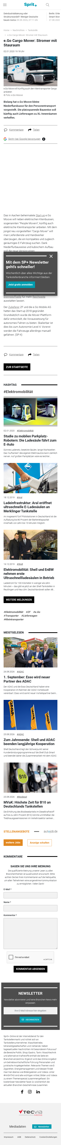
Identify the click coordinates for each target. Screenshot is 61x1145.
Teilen (36, 129)
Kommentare (16, 129)
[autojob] (50, 831)
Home (6, 30)
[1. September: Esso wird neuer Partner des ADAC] (30, 652)
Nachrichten (19, 30)
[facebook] (22, 1091)
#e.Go (36, 612)
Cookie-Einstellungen (48, 1137)
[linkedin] (38, 1091)
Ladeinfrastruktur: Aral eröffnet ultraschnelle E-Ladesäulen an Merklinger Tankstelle (28, 507)
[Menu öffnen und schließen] (5, 5)
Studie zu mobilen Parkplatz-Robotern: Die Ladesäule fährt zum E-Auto (30, 440)
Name (7, 902)
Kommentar (9, 915)
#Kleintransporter (13, 619)
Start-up (40, 215)
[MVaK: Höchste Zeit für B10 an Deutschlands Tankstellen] (30, 778)
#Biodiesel (22, 797)
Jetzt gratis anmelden (20, 284)
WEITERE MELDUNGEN (19, 599)
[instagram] (30, 1091)
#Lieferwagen (29, 615)
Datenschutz (30, 1137)
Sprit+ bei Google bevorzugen (24, 138)
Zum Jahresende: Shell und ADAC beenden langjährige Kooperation (29, 742)
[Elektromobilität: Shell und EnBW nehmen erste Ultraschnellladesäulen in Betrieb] (30, 545)
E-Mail (7, 889)
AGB (19, 1137)
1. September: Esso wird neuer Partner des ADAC (27, 679)
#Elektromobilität (18, 392)
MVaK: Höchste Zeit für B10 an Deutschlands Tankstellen (27, 804)
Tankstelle (33, 30)
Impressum (8, 1137)
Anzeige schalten (39, 842)
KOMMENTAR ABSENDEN (30, 969)
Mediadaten (17, 1126)
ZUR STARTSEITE (17, 367)
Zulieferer (14, 307)
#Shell (20, 564)
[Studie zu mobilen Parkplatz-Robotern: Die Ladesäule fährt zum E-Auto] (30, 411)
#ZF (28, 612)
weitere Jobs (13, 842)
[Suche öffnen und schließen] (46, 4)
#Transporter (11, 615)
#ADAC (20, 671)
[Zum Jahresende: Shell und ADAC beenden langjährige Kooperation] (30, 715)
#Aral (19, 497)
